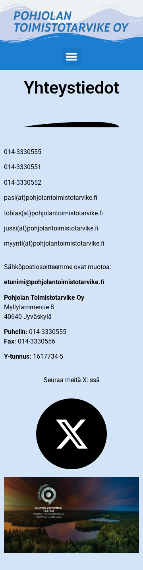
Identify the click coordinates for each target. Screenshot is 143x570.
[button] (72, 57)
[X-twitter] (71, 433)
